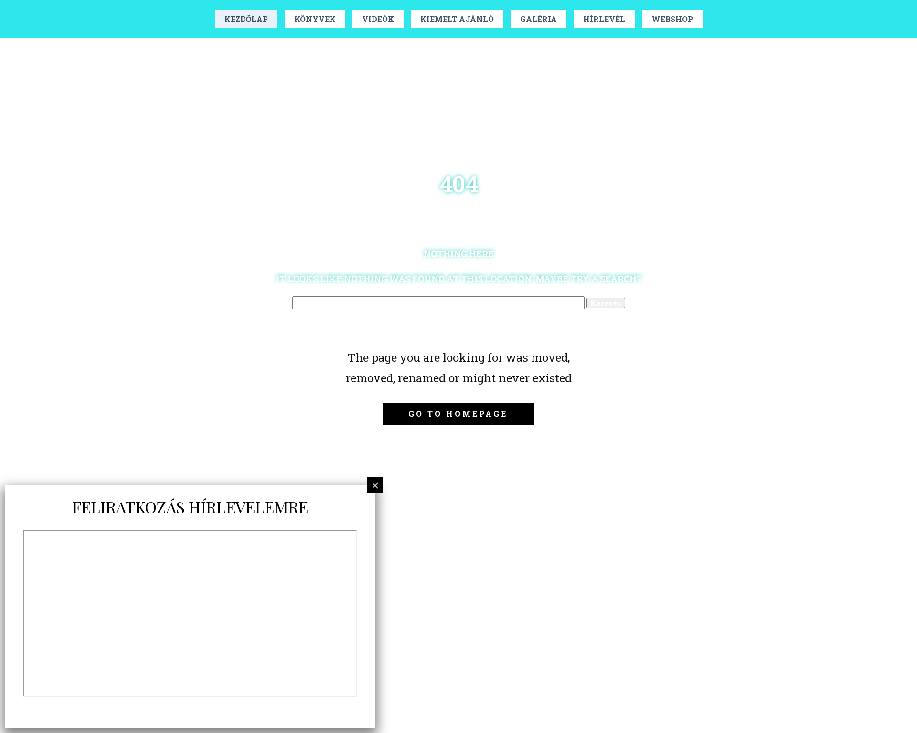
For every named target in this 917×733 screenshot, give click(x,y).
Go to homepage (458, 413)
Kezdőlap (246, 19)
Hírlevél (604, 19)
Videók (378, 19)
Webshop (672, 19)
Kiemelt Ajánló (457, 19)
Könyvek (315, 19)
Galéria (538, 19)
